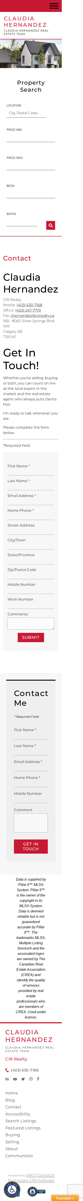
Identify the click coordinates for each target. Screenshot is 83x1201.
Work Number (20, 599)
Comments (18, 614)
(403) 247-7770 (28, 310)
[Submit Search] (50, 225)
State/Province (21, 555)
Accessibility (18, 1114)
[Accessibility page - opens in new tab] (36, 1194)
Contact (13, 1107)
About (11, 1148)
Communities (19, 1155)
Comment (23, 810)
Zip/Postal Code (22, 570)
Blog (10, 1100)
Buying (12, 1134)
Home (11, 1093)
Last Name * (18, 481)
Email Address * (22, 496)
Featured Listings (23, 1128)
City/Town (16, 540)
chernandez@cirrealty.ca (32, 316)
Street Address (21, 525)
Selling (12, 1142)
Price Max (15, 158)
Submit (31, 637)
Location (14, 105)
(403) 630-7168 (29, 305)
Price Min (14, 129)
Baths (11, 214)
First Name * (19, 466)
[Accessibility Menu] (12, 1190)
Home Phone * (21, 510)
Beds (11, 186)
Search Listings (20, 1121)
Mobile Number (22, 584)
